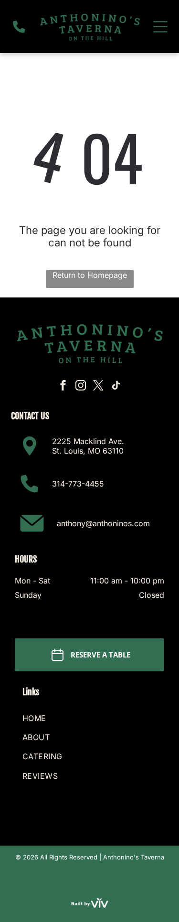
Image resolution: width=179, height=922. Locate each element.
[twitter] (98, 386)
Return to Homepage (90, 275)
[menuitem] (89, 718)
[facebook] (63, 386)
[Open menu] (160, 27)
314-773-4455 (78, 483)
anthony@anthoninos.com (103, 523)
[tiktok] (116, 386)
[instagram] (80, 386)
